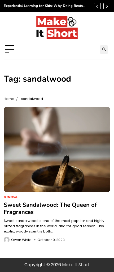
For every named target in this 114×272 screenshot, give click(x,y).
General (11, 197)
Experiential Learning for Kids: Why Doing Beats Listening (43, 6)
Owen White (21, 240)
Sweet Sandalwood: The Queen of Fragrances (50, 208)
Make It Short (76, 265)
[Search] (104, 49)
